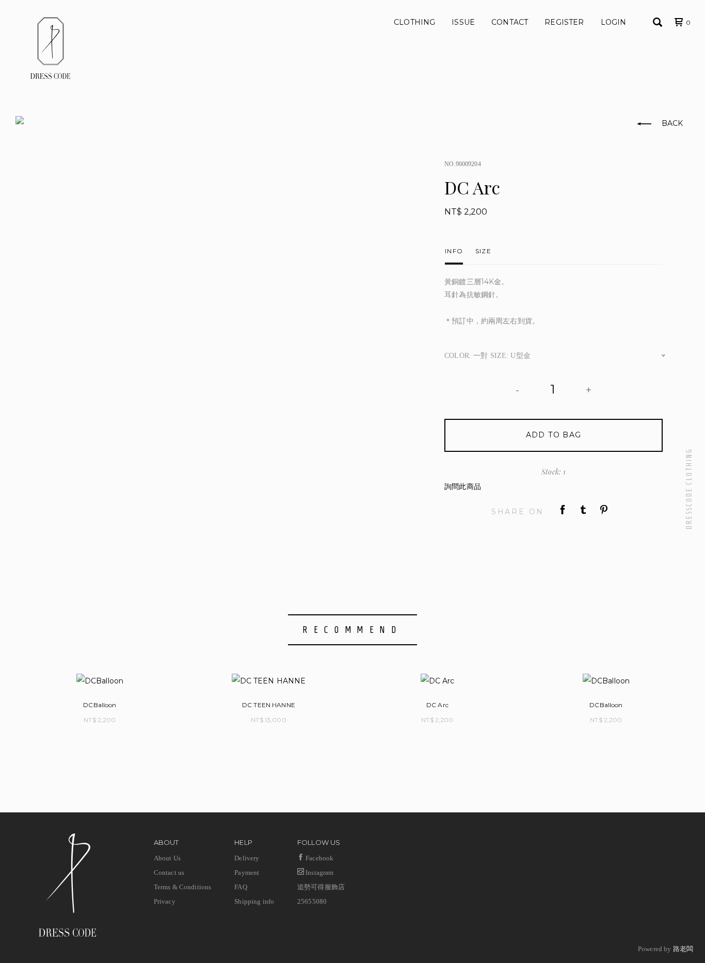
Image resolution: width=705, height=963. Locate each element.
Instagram (318, 872)
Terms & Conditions (183, 887)
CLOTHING (414, 22)
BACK (671, 123)
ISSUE (463, 22)
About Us (167, 858)
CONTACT (509, 22)
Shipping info (254, 901)
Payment (246, 872)
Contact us (169, 872)
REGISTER (564, 22)
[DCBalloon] (100, 680)
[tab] (453, 248)
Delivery (246, 858)
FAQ (240, 887)
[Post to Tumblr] (583, 511)
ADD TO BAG (554, 434)
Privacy (164, 901)
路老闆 (683, 949)
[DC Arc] (437, 680)
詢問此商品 (462, 486)
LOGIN (614, 22)
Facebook (318, 858)
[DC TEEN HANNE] (268, 680)
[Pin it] (603, 511)
